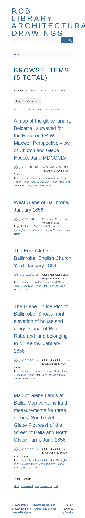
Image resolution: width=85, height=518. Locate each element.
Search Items (58, 90)
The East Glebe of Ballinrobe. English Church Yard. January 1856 (42, 258)
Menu (17, 54)
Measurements (61, 230)
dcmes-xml (27, 486)
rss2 (56, 486)
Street (25, 467)
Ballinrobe (26, 226)
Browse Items (20, 505)
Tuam (48, 185)
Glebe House (60, 371)
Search (70, 40)
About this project (45, 508)
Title (28, 109)
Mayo (28, 185)
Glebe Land (29, 181)
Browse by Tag (39, 90)
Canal (37, 371)
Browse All (20, 90)
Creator (37, 109)
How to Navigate (21, 512)
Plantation (38, 185)
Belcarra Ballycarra (31, 178)
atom (16, 486)
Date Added (50, 109)
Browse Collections (43, 505)
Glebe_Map (57, 181)
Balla (24, 460)
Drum (56, 178)
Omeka (69, 512)
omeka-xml (46, 486)
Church (48, 178)
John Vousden (36, 230)
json (36, 486)
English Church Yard (45, 282)
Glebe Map (43, 181)
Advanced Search (64, 40)
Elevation (47, 371)
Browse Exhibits (21, 508)
